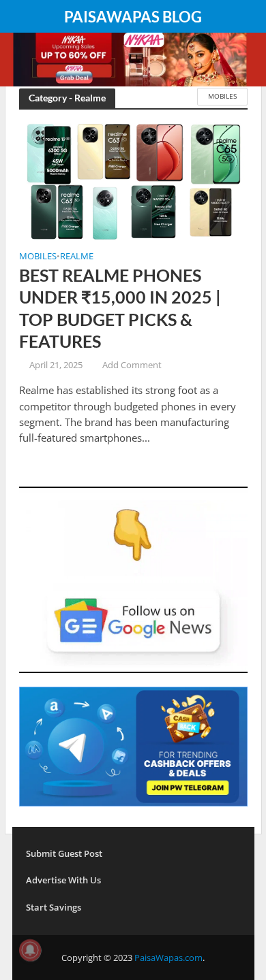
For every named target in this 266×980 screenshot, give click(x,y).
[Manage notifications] (30, 950)
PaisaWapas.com (168, 958)
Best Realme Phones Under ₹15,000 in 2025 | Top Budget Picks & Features (120, 308)
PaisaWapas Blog (133, 17)
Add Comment (132, 365)
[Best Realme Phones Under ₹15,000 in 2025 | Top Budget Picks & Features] (133, 180)
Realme (76, 257)
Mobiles (222, 96)
